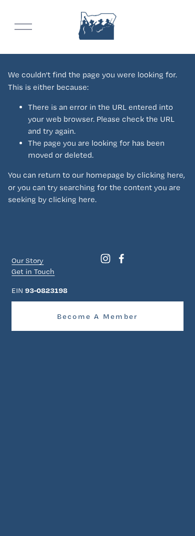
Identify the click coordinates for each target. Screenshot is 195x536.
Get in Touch (33, 271)
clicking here (160, 175)
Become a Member (97, 316)
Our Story (28, 260)
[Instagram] (105, 259)
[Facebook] (121, 259)
